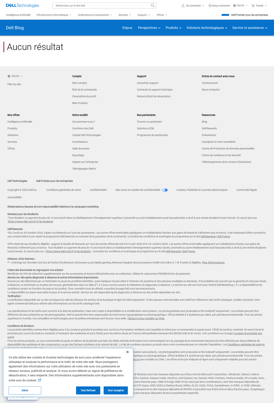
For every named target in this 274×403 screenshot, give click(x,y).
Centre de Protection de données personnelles (228, 148)
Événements (209, 135)
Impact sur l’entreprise (85, 161)
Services (12, 141)
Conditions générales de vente (63, 189)
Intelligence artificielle (19, 121)
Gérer (25, 390)
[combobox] (104, 6)
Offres (11, 148)
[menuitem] (54, 15)
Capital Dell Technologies (86, 135)
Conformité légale (247, 189)
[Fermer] (127, 352)
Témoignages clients (84, 168)
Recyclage (78, 155)
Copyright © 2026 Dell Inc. (22, 189)
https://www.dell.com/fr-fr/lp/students (30, 221)
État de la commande (84, 89)
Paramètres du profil (84, 96)
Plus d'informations (213, 262)
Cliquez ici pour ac (137, 318)
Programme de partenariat (152, 135)
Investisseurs (80, 141)
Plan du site (14, 84)
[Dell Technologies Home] (22, 5)
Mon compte (79, 82)
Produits (12, 128)
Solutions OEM (145, 128)
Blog (204, 121)
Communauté (210, 82)
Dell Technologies (17, 180)
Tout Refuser (88, 390)
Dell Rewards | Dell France (215, 236)
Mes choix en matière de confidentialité (138, 189)
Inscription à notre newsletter (219, 141)
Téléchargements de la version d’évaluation (226, 161)
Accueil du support (147, 82)
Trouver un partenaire (149, 121)
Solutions (12, 135)
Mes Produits (80, 103)
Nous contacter (211, 89)
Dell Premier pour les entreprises (249, 14)
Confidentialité (98, 189)
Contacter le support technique (155, 89)
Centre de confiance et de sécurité (221, 155)
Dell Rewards (209, 128)
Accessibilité (14, 197)
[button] (193, 5)
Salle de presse (80, 148)
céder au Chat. (156, 318)
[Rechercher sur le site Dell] (153, 5)
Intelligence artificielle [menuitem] (18, 14)
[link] (219, 5)
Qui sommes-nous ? (83, 121)
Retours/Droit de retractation (154, 96)
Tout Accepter (116, 390)
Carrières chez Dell (82, 128)
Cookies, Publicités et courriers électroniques (202, 189)
